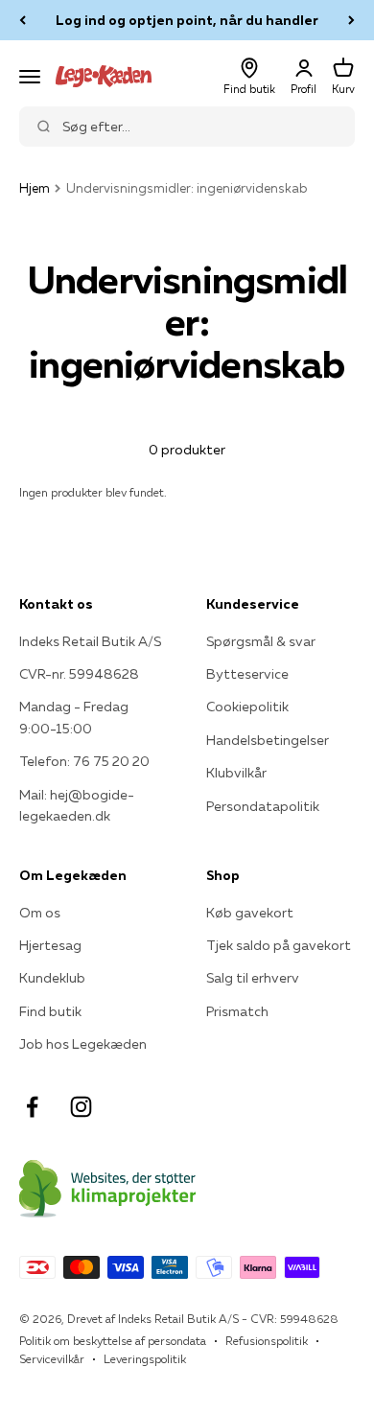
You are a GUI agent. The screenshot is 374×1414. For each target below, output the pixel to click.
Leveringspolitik (145, 1359)
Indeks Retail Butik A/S (90, 641)
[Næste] (351, 20)
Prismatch (237, 1011)
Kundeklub (52, 977)
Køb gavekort (249, 912)
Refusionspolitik (266, 1340)
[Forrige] (22, 20)
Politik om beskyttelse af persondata (112, 1340)
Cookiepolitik (247, 706)
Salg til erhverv (252, 977)
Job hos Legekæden (83, 1044)
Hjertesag (50, 945)
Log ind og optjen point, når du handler (187, 20)
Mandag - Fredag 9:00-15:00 (74, 717)
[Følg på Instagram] (81, 1107)
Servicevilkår (51, 1359)
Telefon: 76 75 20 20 (84, 761)
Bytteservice (247, 674)
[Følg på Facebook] (32, 1107)
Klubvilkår (236, 772)
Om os (39, 912)
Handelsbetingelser (267, 740)
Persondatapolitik (262, 806)
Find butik (50, 1011)
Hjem (34, 188)
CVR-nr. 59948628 (79, 674)
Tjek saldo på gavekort (278, 945)
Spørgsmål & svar (261, 641)
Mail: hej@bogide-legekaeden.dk (76, 805)
